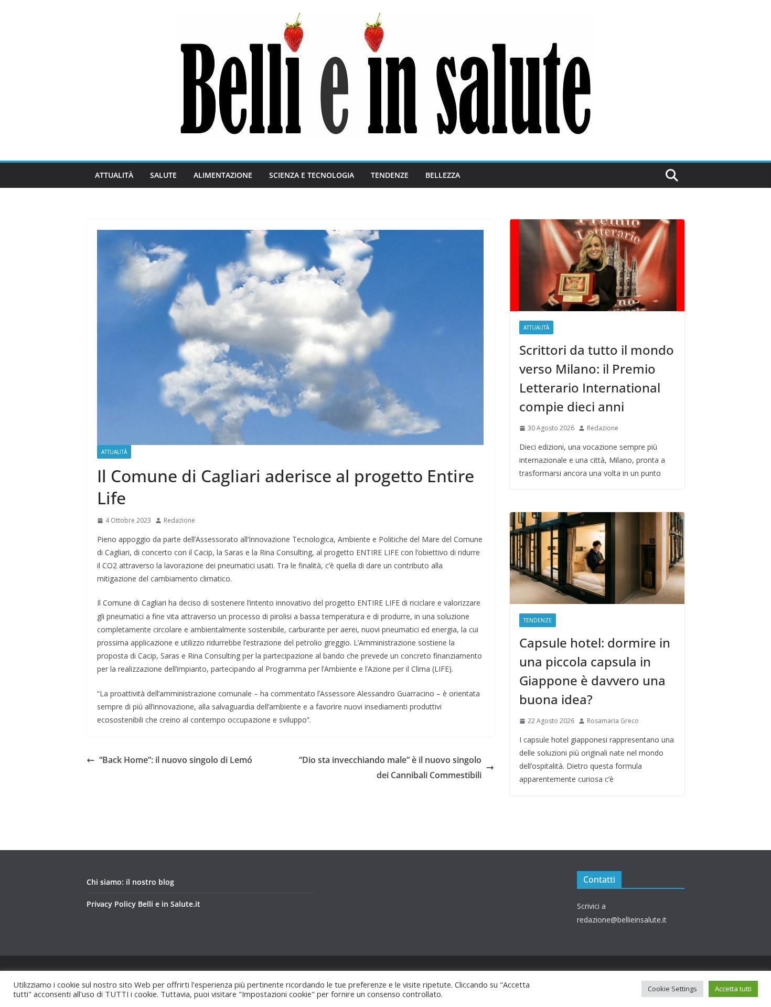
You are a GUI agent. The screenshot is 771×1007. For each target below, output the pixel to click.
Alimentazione (223, 175)
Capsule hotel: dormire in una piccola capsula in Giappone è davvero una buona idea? (594, 671)
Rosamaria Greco (613, 720)
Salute (163, 175)
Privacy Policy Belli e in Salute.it (143, 904)
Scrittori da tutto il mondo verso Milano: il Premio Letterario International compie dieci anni (596, 378)
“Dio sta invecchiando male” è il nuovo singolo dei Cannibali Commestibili (390, 767)
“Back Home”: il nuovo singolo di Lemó (175, 760)
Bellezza (442, 175)
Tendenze (390, 175)
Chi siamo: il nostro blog (130, 882)
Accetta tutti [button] (733, 988)
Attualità (114, 175)
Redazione (179, 520)
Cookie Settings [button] (672, 988)
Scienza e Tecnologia (311, 175)
